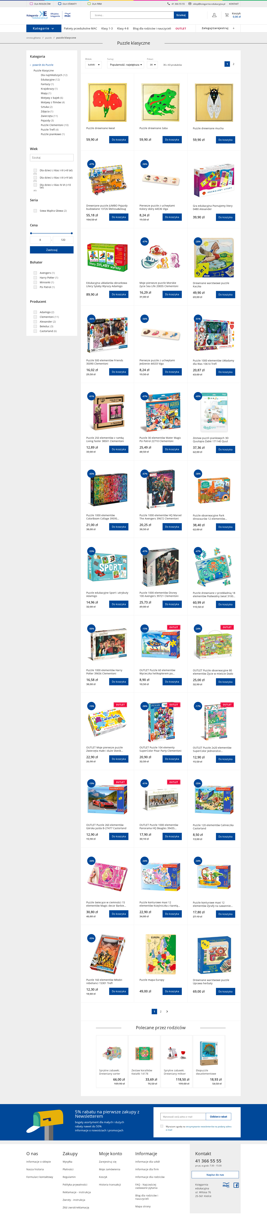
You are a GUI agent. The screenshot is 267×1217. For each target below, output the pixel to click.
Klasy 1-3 (107, 28)
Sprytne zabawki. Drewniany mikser (175, 1072)
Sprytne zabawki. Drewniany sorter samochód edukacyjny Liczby (110, 1072)
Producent (38, 301)
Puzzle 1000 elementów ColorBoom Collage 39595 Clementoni (101, 517)
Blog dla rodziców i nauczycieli (152, 28)
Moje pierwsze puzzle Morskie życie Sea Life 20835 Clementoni (158, 284)
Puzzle (48, 37)
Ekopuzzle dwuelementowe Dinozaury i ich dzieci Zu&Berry (206, 1072)
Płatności (68, 1169)
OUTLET (180, 28)
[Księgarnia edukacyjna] (226, 1185)
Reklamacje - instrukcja (77, 1192)
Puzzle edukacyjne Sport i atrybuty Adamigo (107, 594)
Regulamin (69, 1177)
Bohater (36, 262)
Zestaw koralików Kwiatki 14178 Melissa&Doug (142, 1072)
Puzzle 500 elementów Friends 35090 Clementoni (104, 362)
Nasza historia (35, 1169)
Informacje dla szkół (147, 1161)
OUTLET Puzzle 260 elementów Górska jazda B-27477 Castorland (106, 826)
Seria (34, 200)
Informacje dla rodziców (150, 1177)
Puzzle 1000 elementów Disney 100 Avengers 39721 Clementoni (159, 594)
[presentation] (98, 1061)
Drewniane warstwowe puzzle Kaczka (211, 284)
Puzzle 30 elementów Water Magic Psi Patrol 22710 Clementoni (160, 439)
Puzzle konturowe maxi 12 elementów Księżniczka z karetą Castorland (158, 904)
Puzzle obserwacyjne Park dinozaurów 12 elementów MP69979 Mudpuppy (209, 517)
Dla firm (97, 3)
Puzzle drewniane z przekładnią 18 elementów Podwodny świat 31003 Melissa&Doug (214, 594)
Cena (34, 225)
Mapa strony (143, 1206)
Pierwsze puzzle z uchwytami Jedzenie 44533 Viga (157, 362)
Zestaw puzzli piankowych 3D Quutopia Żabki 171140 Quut (210, 439)
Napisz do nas (215, 1174)
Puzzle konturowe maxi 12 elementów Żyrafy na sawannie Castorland (212, 904)
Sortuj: (110, 59)
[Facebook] (236, 1185)
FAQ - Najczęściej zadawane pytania (146, 1186)
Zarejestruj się (107, 1161)
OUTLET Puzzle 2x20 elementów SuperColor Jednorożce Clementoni (212, 749)
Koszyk (103, 1177)
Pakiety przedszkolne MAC (80, 28)
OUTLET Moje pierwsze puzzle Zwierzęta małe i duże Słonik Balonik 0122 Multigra (104, 749)
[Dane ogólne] (214, 15)
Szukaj (181, 15)
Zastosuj (51, 250)
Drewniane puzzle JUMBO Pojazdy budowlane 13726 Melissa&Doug (107, 207)
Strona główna (33, 37)
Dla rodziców (42, 3)
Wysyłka (67, 1161)
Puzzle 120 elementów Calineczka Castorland (213, 827)
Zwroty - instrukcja (74, 1200)
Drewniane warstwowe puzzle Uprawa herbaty (211, 981)
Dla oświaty (70, 3)
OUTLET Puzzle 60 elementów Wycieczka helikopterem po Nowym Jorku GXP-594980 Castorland (157, 672)
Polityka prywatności (75, 1184)
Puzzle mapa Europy (151, 980)
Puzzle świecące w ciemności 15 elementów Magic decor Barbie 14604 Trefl (105, 904)
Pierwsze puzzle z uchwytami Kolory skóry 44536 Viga (157, 207)
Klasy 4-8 (123, 28)
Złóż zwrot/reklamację (76, 1207)
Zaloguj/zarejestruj (215, 28)
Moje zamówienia (109, 1169)
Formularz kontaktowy (39, 1177)
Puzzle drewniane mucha (208, 128)
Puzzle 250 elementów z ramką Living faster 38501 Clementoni (105, 439)
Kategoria (37, 56)
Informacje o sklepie (38, 1161)
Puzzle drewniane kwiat (100, 128)
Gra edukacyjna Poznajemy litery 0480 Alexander (212, 207)
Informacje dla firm (147, 1169)
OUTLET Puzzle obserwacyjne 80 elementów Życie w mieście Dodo (213, 672)
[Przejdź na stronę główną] (48, 15)
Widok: (88, 59)
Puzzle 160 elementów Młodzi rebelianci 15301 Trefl (104, 981)
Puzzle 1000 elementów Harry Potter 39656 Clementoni (104, 672)
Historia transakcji (110, 1184)
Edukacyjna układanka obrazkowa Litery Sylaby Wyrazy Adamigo (106, 284)
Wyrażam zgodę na (199, 1128)
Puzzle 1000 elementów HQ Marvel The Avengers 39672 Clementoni (160, 517)
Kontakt (234, 3)
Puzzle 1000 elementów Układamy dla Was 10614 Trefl (213, 362)
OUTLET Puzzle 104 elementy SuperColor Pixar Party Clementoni (160, 749)
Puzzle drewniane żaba (153, 128)
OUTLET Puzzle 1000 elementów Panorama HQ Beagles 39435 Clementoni (158, 826)
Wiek (34, 149)
